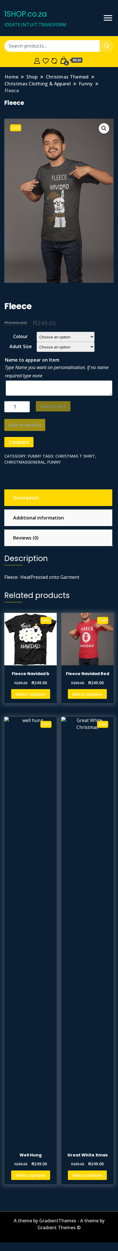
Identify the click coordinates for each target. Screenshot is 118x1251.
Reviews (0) (26, 538)
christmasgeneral (24, 462)
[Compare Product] (54, 60)
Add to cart (53, 406)
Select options (30, 694)
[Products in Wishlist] (46, 60)
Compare (19, 442)
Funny (34, 456)
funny (54, 462)
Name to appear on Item (32, 360)
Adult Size (20, 346)
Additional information (38, 518)
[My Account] (37, 60)
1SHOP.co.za (25, 14)
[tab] (57, 497)
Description (26, 498)
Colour (20, 336)
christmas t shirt (75, 456)
